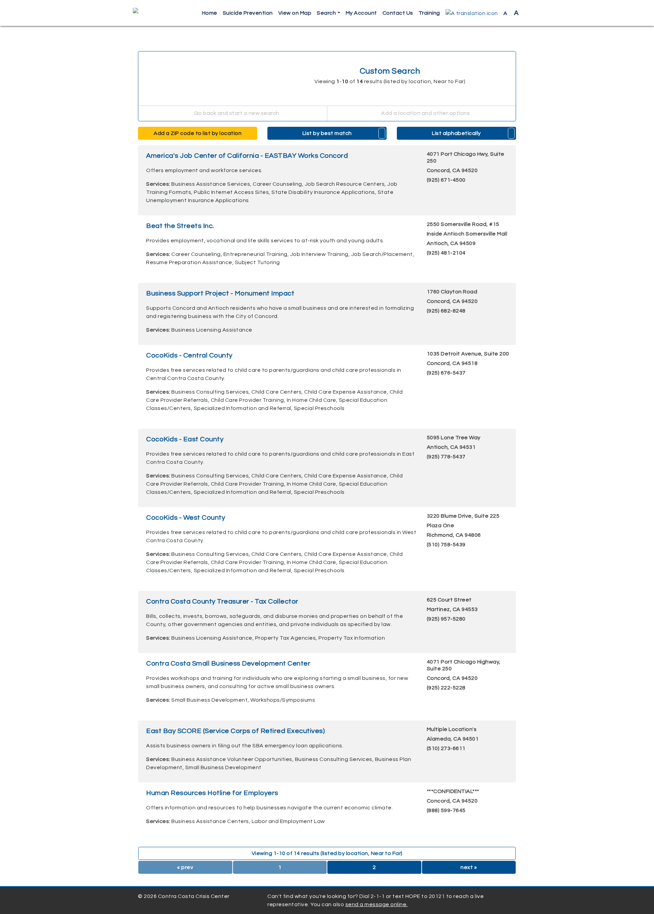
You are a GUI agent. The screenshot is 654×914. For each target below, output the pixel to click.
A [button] (511, 13)
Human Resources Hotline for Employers (212, 793)
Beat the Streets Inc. (180, 226)
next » (469, 867)
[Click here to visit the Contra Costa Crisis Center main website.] (155, 13)
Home (209, 13)
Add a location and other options (425, 113)
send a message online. (376, 904)
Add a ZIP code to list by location (198, 133)
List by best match (327, 133)
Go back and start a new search (236, 113)
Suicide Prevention (248, 13)
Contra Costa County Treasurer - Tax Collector (222, 601)
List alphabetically (456, 133)
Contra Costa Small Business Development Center (228, 663)
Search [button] (326, 13)
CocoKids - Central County (189, 355)
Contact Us (398, 13)
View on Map (295, 13)
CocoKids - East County (184, 439)
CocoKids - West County (185, 517)
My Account (361, 13)
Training (429, 13)
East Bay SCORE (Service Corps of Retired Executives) (235, 731)
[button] (472, 13)
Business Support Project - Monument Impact (220, 293)
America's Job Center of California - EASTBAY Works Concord (247, 155)
